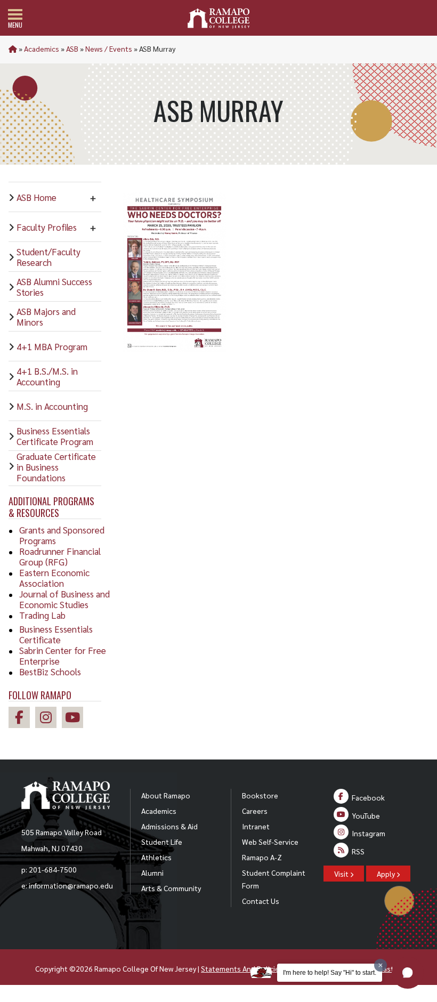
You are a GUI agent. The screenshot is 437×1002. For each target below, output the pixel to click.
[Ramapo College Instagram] (48, 718)
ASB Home (36, 197)
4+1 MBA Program (52, 346)
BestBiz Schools (50, 671)
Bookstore (260, 795)
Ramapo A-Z (262, 857)
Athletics (156, 857)
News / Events (108, 48)
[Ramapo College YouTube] (75, 718)
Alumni (152, 872)
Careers (255, 810)
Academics (41, 48)
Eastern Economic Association (54, 577)
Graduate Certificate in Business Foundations (56, 467)
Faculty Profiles (47, 227)
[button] (408, 973)
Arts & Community (171, 888)
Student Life (161, 841)
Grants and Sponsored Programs (61, 535)
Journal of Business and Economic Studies (64, 599)
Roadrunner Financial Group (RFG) (60, 556)
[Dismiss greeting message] (380, 965)
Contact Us (260, 901)
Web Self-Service (270, 841)
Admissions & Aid (169, 826)
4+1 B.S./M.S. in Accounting (47, 376)
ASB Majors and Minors (46, 316)
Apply (386, 873)
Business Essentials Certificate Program (55, 436)
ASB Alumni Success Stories (54, 286)
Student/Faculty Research (48, 257)
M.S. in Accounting (52, 406)
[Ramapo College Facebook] (22, 718)
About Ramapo (165, 795)
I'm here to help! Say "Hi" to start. (329, 972)
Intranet (256, 826)
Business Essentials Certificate (56, 634)
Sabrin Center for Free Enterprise (62, 655)
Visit (342, 873)
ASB (72, 48)
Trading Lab (42, 615)
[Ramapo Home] (218, 18)
